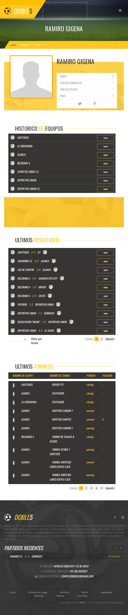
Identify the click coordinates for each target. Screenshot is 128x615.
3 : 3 (27, 556)
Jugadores (106, 592)
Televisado (58, 393)
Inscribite (81, 595)
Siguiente (110, 339)
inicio (13, 45)
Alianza (25, 393)
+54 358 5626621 (78, 571)
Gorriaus (37, 556)
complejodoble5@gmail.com (77, 576)
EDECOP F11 (57, 385)
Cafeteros (26, 385)
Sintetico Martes (61, 419)
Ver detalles (114, 556)
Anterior (89, 339)
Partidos (64, 592)
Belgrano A (27, 437)
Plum (83, 602)
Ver (106, 138)
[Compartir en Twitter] (80, 104)
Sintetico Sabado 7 (62, 411)
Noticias (38, 595)
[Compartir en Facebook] (95, 104)
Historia (60, 595)
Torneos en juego (37, 592)
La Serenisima (28, 402)
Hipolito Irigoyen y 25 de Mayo (71, 566)
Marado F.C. (16, 556)
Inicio (13, 592)
